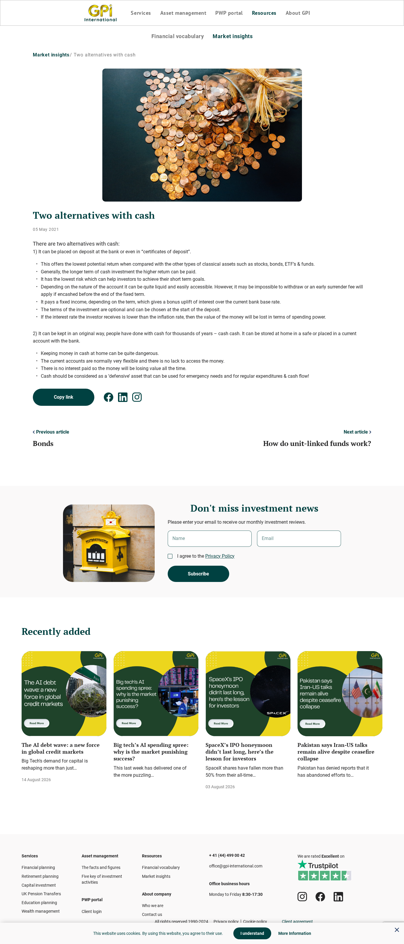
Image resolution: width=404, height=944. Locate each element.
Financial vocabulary (177, 36)
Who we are (152, 905)
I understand (252, 933)
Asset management (183, 13)
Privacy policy (226, 921)
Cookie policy (255, 921)
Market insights (233, 36)
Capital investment (39, 885)
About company (156, 894)
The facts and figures (101, 867)
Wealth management (41, 911)
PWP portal (229, 13)
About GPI (298, 13)
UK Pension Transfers (41, 893)
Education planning (39, 902)
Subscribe (198, 574)
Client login (92, 911)
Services (141, 13)
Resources (264, 13)
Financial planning (38, 867)
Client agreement (297, 921)
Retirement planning (40, 876)
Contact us (152, 914)
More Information (294, 933)
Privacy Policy (220, 556)
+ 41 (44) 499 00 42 (227, 855)
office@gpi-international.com (235, 866)
